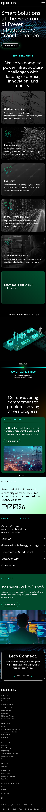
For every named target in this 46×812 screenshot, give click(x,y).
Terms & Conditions (25, 809)
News (3, 787)
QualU (4, 764)
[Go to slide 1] (19, 475)
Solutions (7, 705)
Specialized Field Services (9, 753)
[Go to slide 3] (24, 475)
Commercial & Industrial (9, 732)
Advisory (4, 745)
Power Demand (6, 711)
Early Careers (5, 774)
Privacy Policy (12, 809)
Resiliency (4, 713)
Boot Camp (4, 779)
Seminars (4, 767)
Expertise (6, 742)
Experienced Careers (8, 776)
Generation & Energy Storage (10, 729)
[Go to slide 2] (21, 475)
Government (5, 737)
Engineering (5, 751)
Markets (5, 724)
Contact (6, 793)
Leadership (5, 701)
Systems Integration (7, 756)
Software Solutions (7, 759)
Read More (13, 441)
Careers (5, 771)
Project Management (8, 748)
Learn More (11, 45)
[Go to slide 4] (26, 475)
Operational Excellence (8, 719)
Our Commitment (7, 698)
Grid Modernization (7, 708)
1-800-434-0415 (28, 805)
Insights (4, 789)
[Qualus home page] (8, 3)
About (4, 695)
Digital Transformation (8, 716)
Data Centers (5, 735)
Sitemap (36, 809)
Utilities (3, 727)
